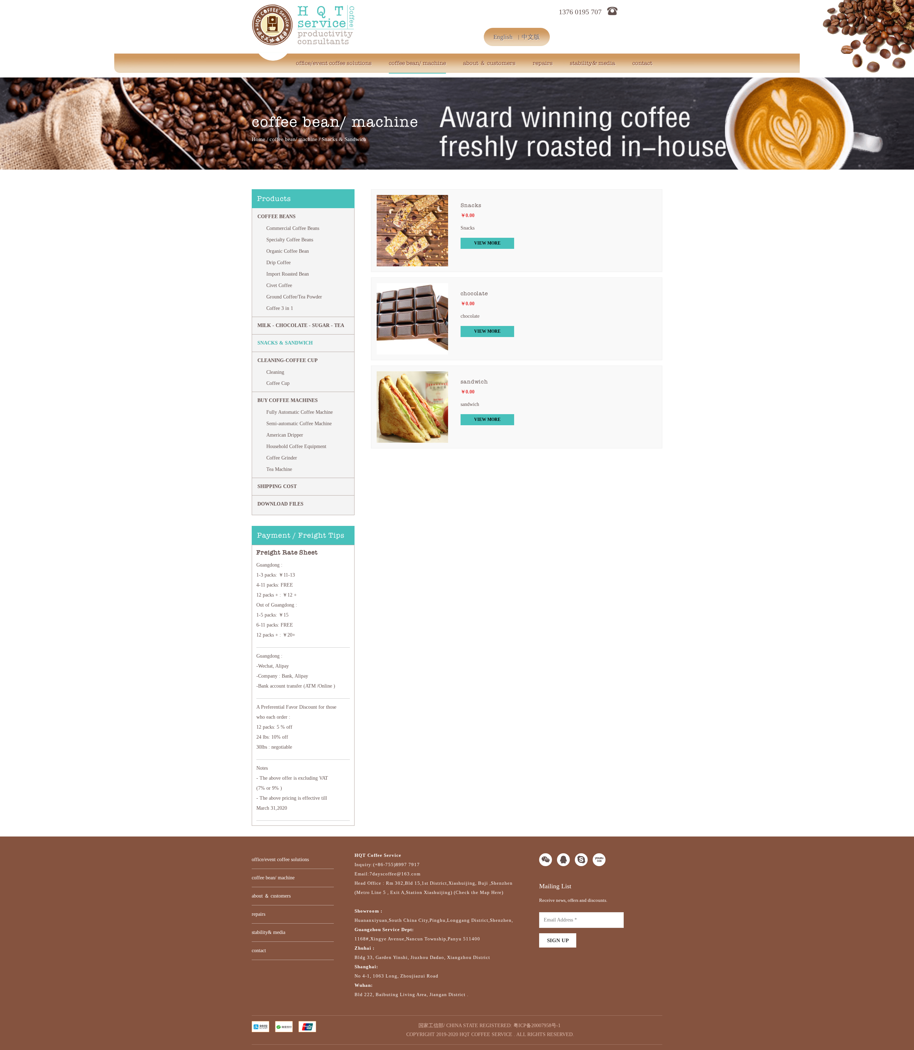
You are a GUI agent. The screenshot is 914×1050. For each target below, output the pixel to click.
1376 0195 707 (580, 12)
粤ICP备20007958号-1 (537, 1025)
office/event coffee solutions (334, 63)
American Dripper (284, 435)
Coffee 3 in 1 (279, 308)
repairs (543, 63)
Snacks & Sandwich (285, 343)
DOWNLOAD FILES (280, 504)
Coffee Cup (278, 383)
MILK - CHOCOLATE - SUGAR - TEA (300, 325)
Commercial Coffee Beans (292, 228)
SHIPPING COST (277, 486)
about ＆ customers (489, 63)
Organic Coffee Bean (287, 251)
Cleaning (275, 372)
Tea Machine (279, 469)
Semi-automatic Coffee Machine (299, 423)
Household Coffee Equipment (296, 446)
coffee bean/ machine (417, 63)
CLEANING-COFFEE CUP (287, 360)
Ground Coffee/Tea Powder (294, 297)
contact (642, 63)
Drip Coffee (278, 262)
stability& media (592, 63)
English (503, 37)
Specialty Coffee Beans (289, 239)
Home (258, 139)
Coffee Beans (276, 216)
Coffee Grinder (281, 458)
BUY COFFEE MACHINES (287, 400)
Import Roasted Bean (287, 274)
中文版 (531, 37)
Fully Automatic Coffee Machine (299, 412)
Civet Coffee (279, 285)
